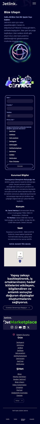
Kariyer (20, 390)
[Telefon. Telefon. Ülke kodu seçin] (9, 116)
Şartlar (15, 419)
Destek (20, 396)
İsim (8, 97)
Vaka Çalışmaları (19, 385)
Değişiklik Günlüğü (19, 393)
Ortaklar (19, 387)
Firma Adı (10, 120)
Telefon (9, 112)
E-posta (10, 105)
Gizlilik (7, 419)
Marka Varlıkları (19, 377)
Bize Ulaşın (19, 382)
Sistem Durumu (22, 335)
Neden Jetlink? (19, 379)
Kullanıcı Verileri (23, 419)
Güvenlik (32, 419)
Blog (19, 374)
